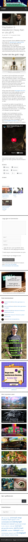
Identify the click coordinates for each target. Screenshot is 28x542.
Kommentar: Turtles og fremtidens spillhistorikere (6, 195)
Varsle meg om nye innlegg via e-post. (12, 255)
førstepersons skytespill (8, 524)
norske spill (11, 526)
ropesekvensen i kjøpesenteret (16, 42)
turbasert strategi (14, 535)
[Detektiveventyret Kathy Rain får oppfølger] (7, 202)
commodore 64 (6, 522)
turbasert (7, 535)
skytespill (11, 533)
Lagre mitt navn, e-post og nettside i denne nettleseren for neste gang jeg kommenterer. (14, 248)
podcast (4, 530)
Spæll (14, 533)
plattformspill (18, 528)
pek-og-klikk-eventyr (7, 528)
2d (2, 518)
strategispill (21, 533)
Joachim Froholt (16, 35)
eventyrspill (17, 522)
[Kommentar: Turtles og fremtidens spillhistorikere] (7, 190)
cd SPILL (18, 519)
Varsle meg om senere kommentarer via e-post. (14, 252)
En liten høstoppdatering (13, 319)
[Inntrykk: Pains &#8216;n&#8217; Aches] (18, 190)
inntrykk (24, 524)
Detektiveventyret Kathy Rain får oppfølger (6, 207)
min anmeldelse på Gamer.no (11, 120)
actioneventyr (6, 518)
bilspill (9, 519)
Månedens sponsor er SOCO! (9, 388)
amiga (20, 518)
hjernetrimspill (18, 524)
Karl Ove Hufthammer (9, 306)
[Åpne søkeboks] (26, 9)
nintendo (7, 526)
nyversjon (18, 526)
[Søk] (24, 501)
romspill (21, 530)
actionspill (13, 518)
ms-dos (3, 526)
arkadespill (4, 519)
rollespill (16, 530)
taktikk (2, 535)
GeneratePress (23, 539)
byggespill (13, 519)
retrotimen (10, 530)
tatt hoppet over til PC (20, 90)
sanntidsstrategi (4, 533)
